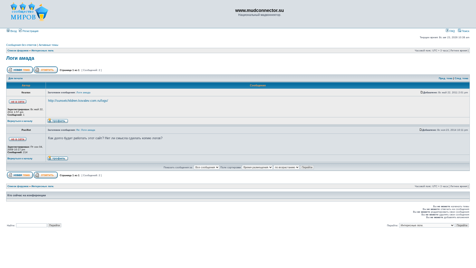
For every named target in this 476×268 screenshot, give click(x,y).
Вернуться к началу (19, 121)
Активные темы (48, 44)
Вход (13, 31)
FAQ (452, 31)
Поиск (465, 31)
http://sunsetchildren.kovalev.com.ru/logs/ (78, 100)
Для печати (15, 78)
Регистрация (30, 31)
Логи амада (20, 58)
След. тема (461, 78)
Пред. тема (445, 78)
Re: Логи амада (85, 130)
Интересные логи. (42, 50)
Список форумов (18, 50)
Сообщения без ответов (21, 44)
